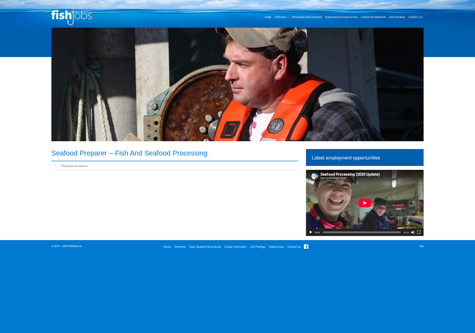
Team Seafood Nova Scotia (205, 246)
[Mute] (413, 232)
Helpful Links (276, 246)
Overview (179, 246)
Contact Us (293, 246)
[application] (364, 203)
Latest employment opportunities (346, 157)
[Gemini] (71, 12)
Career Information (236, 246)
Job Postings (257, 246)
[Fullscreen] (419, 232)
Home (167, 246)
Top (421, 246)
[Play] (311, 232)
